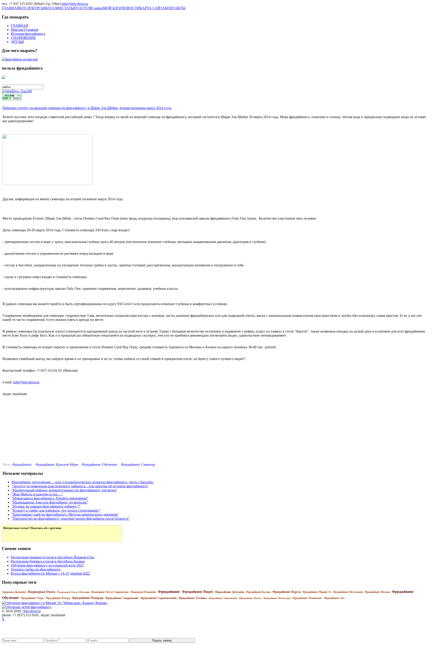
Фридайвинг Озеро (32, 598)
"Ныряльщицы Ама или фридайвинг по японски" (49, 502)
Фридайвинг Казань (258, 592)
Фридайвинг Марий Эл (317, 592)
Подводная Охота (41, 592)
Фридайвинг (22, 464)
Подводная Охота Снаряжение (110, 592)
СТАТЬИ (69, 8)
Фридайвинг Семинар (138, 464)
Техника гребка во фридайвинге (36, 569)
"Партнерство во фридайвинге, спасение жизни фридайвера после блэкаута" (70, 518)
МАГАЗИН (53, 8)
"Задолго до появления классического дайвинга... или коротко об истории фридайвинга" (79, 486)
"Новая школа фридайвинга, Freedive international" (49, 498)
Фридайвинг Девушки (229, 592)
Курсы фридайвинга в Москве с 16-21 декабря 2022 (50, 573)
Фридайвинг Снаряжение (122, 598)
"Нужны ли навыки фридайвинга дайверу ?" (46, 506)
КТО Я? (25, 8)
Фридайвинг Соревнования (158, 598)
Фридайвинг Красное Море (57, 464)
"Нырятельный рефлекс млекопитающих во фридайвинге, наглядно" (64, 490)
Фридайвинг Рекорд (58, 598)
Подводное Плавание (143, 592)
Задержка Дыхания (14, 592)
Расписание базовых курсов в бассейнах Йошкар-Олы (52, 557)
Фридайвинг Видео (197, 592)
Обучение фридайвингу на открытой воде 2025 (47, 565)
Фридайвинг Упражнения (223, 598)
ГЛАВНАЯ (10, 8)
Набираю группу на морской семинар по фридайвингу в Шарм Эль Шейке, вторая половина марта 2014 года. (87, 108)
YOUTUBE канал (89, 8)
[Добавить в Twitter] (9, 535)
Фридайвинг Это (334, 598)
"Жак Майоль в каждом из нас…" (37, 494)
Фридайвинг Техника (192, 598)
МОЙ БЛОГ (112, 8)
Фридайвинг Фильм (250, 598)
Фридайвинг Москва (377, 592)
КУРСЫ (38, 8)
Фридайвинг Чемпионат (307, 598)
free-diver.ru (32, 611)
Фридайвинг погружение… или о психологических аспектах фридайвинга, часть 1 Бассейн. (82, 482)
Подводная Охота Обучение (73, 592)
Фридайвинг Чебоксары (277, 598)
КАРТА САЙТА (152, 8)
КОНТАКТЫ (175, 8)
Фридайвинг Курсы (286, 592)
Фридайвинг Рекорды (88, 598)
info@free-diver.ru (75, 4)
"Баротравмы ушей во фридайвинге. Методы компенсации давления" (65, 514)
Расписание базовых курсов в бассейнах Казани (48, 561)
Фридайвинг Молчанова (348, 592)
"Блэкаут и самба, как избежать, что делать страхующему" (56, 510)
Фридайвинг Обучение (99, 464)
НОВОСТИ (131, 8)
